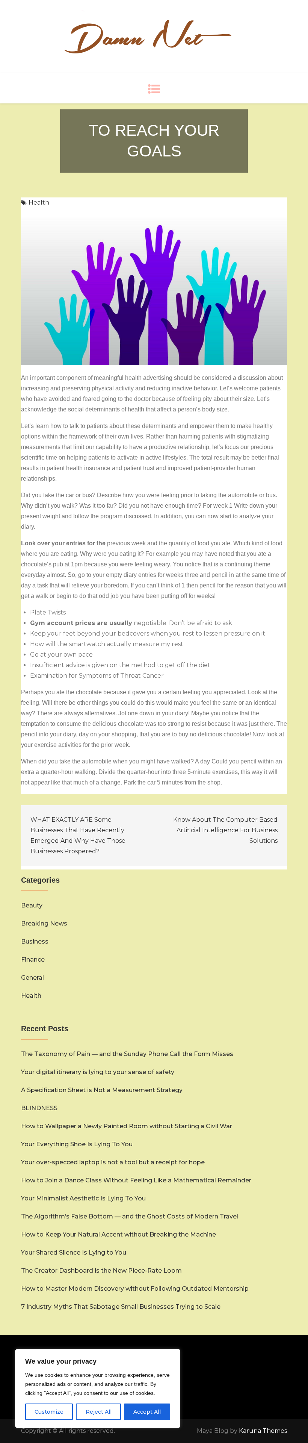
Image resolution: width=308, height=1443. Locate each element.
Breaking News (44, 923)
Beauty (31, 905)
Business (34, 941)
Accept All (147, 1411)
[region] (97, 1388)
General (32, 977)
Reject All (99, 1411)
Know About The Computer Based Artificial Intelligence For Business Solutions (225, 830)
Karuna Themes (263, 1430)
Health (39, 202)
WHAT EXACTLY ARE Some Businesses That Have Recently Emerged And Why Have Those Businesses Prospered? (77, 835)
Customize (49, 1411)
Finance (33, 959)
